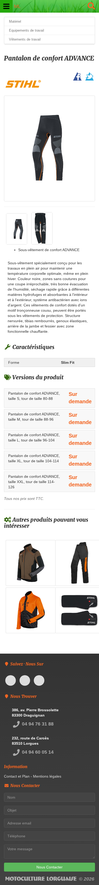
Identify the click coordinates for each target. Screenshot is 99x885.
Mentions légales (47, 776)
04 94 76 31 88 (37, 724)
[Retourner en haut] (84, 870)
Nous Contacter (49, 867)
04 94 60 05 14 (37, 752)
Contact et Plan (17, 776)
